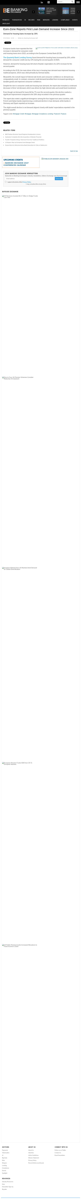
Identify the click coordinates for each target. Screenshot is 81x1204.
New (3, 1184)
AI (25, 20)
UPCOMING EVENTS (13, 160)
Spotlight (6, 24)
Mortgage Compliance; (40, 114)
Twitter (45, 2)
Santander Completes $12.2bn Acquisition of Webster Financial (23, 137)
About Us (31, 1150)
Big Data (31, 20)
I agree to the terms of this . (19, 182)
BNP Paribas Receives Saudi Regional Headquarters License (23, 134)
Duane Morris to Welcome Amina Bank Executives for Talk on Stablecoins (26, 145)
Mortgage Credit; (19, 114)
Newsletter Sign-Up (7, 1187)
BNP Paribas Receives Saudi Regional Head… (51, 11)
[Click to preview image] (57, 48)
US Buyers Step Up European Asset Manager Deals (20, 142)
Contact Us (58, 1153)
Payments (5, 20)
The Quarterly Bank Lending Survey (17, 57)
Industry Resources (7, 1181)
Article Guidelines (33, 1155)
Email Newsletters (60, 1155)
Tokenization (17, 20)
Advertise (31, 1153)
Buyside (4, 1189)
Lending (55, 20)
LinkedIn (41, 2)
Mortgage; (28, 114)
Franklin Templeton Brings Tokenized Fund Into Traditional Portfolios (24, 140)
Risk (38, 20)
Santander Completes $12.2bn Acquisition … (75, 11)
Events (74, 20)
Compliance (65, 20)
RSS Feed (48, 2)
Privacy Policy (26, 182)
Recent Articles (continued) (36, 1163)
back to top (74, 151)
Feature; (63, 114)
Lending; (51, 114)
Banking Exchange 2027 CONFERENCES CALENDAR (15, 164)
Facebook (52, 1)
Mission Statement (33, 1158)
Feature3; (57, 114)
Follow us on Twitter (60, 1150)
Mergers (46, 20)
